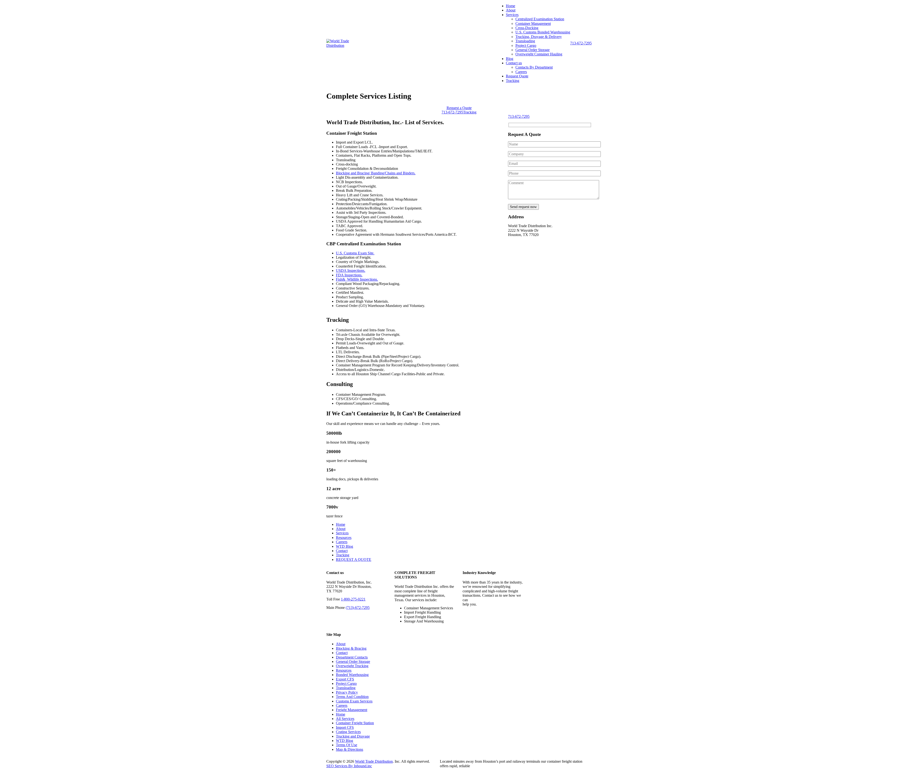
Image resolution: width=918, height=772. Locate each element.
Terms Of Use (346, 745)
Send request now (523, 207)
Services (512, 15)
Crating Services (348, 732)
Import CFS (345, 727)
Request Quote (517, 76)
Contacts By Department (534, 67)
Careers (521, 72)
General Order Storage (532, 50)
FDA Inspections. (349, 275)
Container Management (533, 23)
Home (510, 6)
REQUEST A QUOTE (353, 560)
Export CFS (345, 679)
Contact (342, 551)
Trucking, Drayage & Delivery (538, 37)
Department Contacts (352, 657)
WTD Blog (344, 546)
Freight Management (351, 710)
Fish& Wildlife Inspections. (357, 279)
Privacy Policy (347, 692)
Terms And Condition (352, 697)
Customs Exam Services (354, 701)
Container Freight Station (355, 723)
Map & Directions (349, 749)
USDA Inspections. (350, 270)
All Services (345, 719)
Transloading (525, 41)
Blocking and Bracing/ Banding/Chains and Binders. (375, 173)
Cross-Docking (526, 28)
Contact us (514, 63)
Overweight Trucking (352, 666)
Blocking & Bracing (351, 648)
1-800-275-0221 (353, 599)
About (510, 10)
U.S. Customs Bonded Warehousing (542, 32)
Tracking (512, 81)
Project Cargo (525, 45)
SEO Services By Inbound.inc (349, 766)
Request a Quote (459, 108)
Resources (343, 538)
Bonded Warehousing (352, 675)
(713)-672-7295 (358, 608)
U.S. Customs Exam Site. (355, 253)
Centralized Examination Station (539, 19)
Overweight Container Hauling (538, 54)
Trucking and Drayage (353, 736)
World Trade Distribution (374, 761)
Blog (509, 59)
